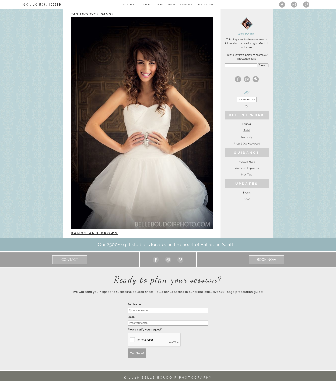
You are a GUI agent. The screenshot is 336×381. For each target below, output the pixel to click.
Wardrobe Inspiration (247, 168)
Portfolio (130, 4)
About (147, 4)
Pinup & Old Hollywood (246, 143)
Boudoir (246, 124)
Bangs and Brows (94, 233)
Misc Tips (246, 174)
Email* (132, 317)
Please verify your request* (145, 329)
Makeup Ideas (247, 161)
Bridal (246, 130)
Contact (186, 4)
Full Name (134, 304)
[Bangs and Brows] (142, 123)
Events (247, 192)
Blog (171, 4)
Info (160, 4)
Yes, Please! (137, 353)
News (247, 199)
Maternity (246, 137)
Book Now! (205, 4)
